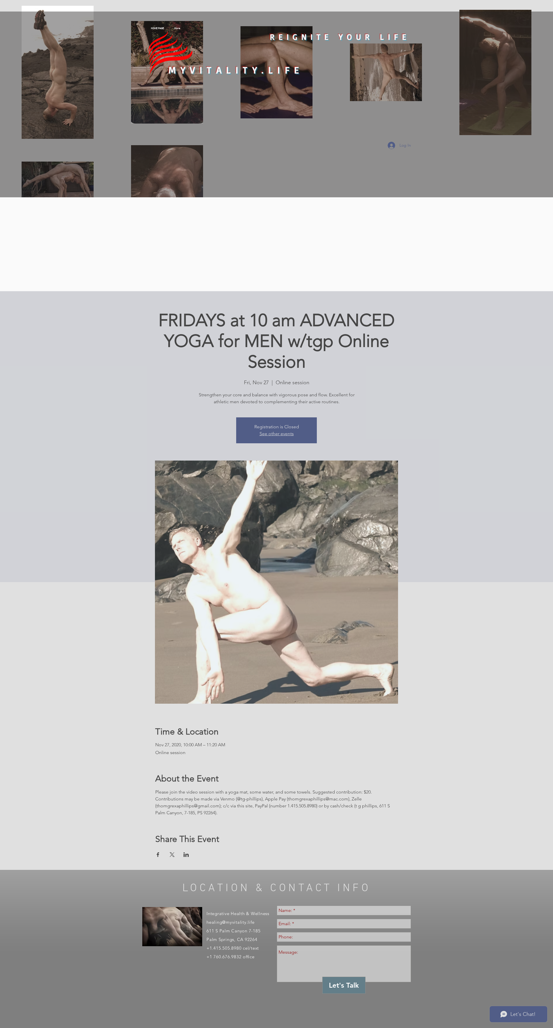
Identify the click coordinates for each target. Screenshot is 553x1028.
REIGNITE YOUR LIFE (340, 37)
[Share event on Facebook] (158, 854)
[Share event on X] (172, 854)
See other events (277, 433)
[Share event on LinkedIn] (186, 854)
